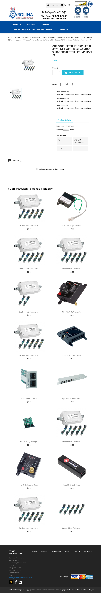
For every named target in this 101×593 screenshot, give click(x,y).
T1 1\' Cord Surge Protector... (72, 225)
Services (45, 24)
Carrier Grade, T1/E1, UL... (29, 398)
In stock (59, 129)
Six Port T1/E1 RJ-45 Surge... (72, 355)
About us (17, 24)
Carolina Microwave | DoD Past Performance (32, 29)
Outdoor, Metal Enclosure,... (29, 225)
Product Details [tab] (64, 120)
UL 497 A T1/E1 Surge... (29, 442)
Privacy (35, 551)
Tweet (66, 84)
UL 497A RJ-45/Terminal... (71, 312)
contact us (63, 29)
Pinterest (73, 84)
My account (88, 551)
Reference (60, 126)
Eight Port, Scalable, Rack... (72, 398)
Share (60, 84)
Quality (68, 551)
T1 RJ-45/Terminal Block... (29, 485)
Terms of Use (56, 551)
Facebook (15, 582)
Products (31, 24)
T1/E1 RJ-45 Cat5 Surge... (71, 485)
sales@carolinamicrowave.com (20, 578)
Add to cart (72, 72)
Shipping (44, 551)
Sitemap (77, 551)
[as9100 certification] (85, 12)
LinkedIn (21, 582)
